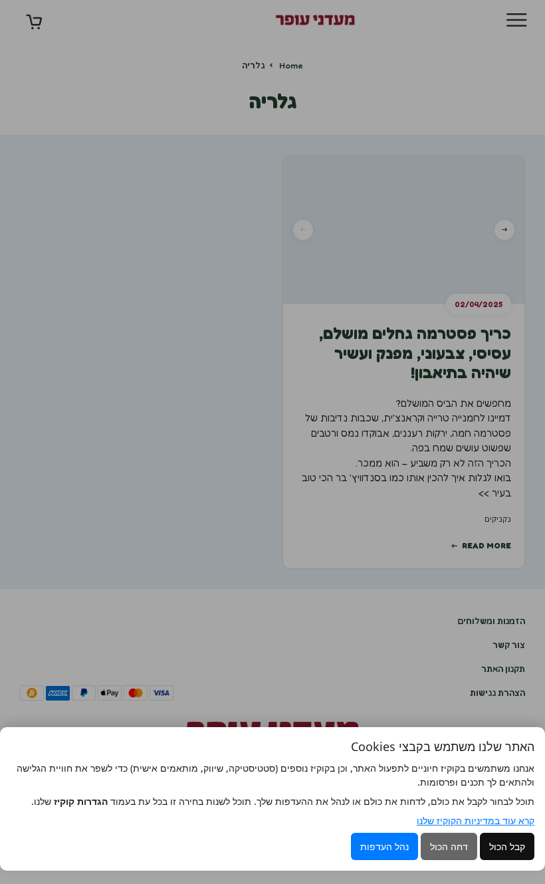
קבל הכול (507, 846)
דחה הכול (449, 846)
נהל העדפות (384, 846)
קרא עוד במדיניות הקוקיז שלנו (475, 820)
